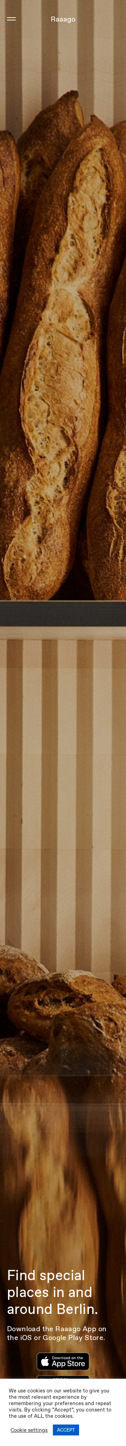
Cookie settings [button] (29, 1430)
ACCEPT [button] (66, 1430)
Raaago (63, 19)
